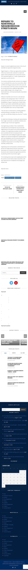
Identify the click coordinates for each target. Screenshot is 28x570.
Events (5, 497)
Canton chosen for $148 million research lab (16, 383)
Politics (5, 506)
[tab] (5, 353)
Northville (7, 175)
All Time (23, 352)
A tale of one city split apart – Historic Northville (9, 341)
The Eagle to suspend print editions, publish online (15, 358)
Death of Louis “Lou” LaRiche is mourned (15, 377)
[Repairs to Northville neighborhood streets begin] (14, 44)
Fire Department (8, 499)
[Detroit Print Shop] (14, 394)
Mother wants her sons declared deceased (14, 456)
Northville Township (8, 524)
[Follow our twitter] (11, 283)
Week (5, 353)
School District (7, 508)
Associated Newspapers (8, 32)
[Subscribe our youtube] (16, 283)
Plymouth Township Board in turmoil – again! (15, 371)
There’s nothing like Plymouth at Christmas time (15, 443)
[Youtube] (14, 4)
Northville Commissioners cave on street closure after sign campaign (12, 219)
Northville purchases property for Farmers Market (12, 240)
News (2, 175)
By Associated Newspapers (13, 379)
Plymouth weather (5, 325)
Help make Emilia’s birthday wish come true (14, 452)
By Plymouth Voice (11, 360)
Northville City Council (9, 177)
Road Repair (18, 177)
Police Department (8, 504)
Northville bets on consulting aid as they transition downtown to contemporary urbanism (12, 263)
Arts (5, 493)
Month (14, 352)
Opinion (6, 502)
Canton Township (14, 490)
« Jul (3, 488)
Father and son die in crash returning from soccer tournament (15, 365)
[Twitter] (11, 4)
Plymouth (14, 536)
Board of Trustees (8, 495)
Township (6, 555)
